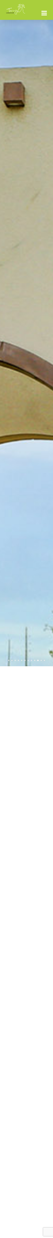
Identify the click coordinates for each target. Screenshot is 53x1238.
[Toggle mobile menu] (44, 13)
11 (41, 660)
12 (44, 660)
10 (38, 660)
